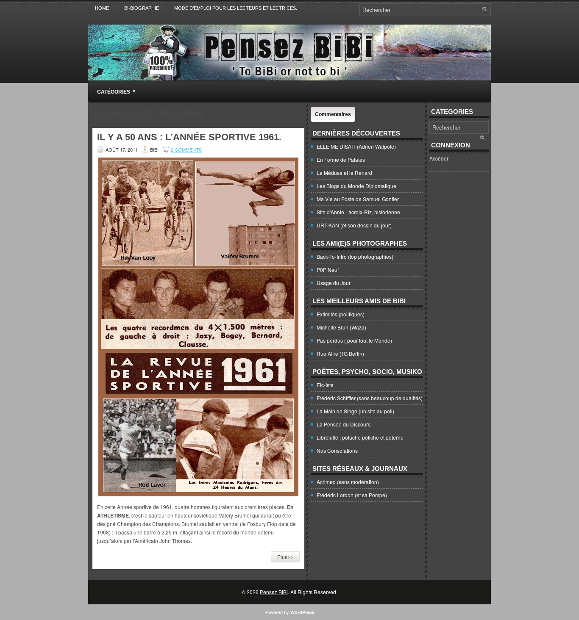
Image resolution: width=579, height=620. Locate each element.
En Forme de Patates (341, 159)
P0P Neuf (328, 269)
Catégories (116, 91)
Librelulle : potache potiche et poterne (360, 437)
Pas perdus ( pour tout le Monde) (354, 340)
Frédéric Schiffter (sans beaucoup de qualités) (370, 397)
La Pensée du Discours (343, 424)
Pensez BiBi (274, 591)
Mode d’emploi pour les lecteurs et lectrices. (235, 8)
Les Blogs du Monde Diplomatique (356, 185)
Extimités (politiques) (341, 314)
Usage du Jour (334, 282)
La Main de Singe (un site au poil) (355, 411)
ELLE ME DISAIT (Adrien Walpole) (356, 146)
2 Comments (186, 149)
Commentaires (333, 114)
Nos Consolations (337, 450)
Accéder (438, 158)
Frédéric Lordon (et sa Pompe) (352, 494)
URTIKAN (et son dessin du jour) (354, 225)
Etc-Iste (325, 384)
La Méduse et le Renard (344, 172)
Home (102, 8)
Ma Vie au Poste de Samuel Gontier (358, 198)
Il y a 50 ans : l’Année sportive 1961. (189, 137)
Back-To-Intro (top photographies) (355, 256)
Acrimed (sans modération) (348, 481)
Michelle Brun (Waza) (341, 327)
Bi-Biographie (141, 8)
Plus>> (285, 556)
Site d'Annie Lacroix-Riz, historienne (358, 212)
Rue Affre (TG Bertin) (340, 353)
